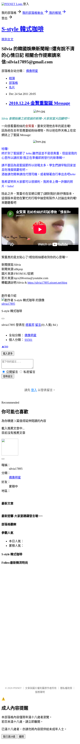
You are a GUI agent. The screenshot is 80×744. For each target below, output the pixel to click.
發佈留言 (8, 376)
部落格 (13, 82)
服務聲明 (40, 692)
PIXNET (17, 688)
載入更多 (8, 353)
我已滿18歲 (9, 736)
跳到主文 (7, 39)
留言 (38, 324)
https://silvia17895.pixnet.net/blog (47, 282)
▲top (4, 346)
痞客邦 (29, 324)
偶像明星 (32, 70)
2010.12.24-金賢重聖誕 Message (39, 103)
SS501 (28, 339)
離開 (21, 736)
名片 (12, 87)
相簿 (12, 78)
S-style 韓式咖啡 (22, 29)
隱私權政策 (66, 688)
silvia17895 (8, 303)
